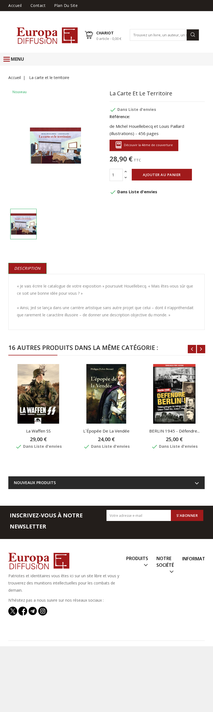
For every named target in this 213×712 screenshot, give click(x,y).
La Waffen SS (38, 431)
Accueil (15, 5)
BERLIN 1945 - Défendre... (174, 431)
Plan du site (66, 5)
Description (27, 268)
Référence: (120, 116)
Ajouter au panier (162, 174)
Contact (38, 5)
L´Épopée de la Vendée (106, 431)
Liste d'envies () (189, 13)
